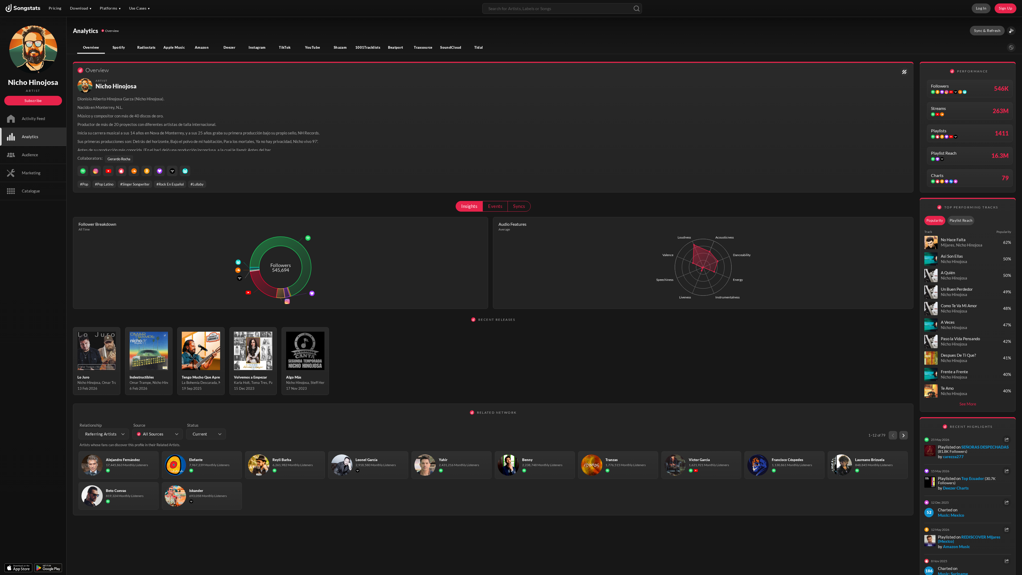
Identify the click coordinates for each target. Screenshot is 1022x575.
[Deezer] (159, 171)
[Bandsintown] (185, 171)
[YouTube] (108, 171)
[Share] (1006, 439)
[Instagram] (95, 171)
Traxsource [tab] (423, 47)
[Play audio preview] (931, 242)
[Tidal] (172, 171)
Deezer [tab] (229, 47)
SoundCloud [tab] (450, 47)
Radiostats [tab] (146, 47)
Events (495, 206)
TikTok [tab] (284, 47)
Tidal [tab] (478, 47)
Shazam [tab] (340, 47)
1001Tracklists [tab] (367, 47)
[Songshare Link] (1011, 30)
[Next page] (903, 435)
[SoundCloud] (134, 171)
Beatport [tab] (395, 47)
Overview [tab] (91, 47)
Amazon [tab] (202, 47)
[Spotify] (82, 171)
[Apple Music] (121, 171)
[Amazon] (146, 171)
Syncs (519, 206)
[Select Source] (1011, 47)
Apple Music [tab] (174, 47)
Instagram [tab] (257, 47)
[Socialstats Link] (904, 71)
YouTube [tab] (312, 47)
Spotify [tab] (119, 47)
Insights (469, 206)
